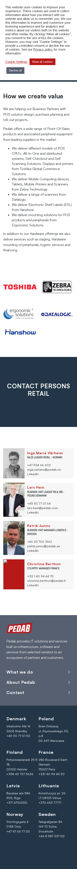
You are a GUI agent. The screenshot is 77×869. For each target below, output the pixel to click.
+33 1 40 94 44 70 (40, 576)
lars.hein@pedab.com (42, 508)
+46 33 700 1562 (39, 541)
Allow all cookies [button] (42, 61)
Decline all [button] (15, 70)
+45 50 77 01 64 (39, 503)
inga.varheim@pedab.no (44, 469)
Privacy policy (43, 49)
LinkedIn (32, 474)
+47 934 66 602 (39, 465)
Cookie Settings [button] (16, 62)
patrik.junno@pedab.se (43, 546)
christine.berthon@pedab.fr (46, 580)
